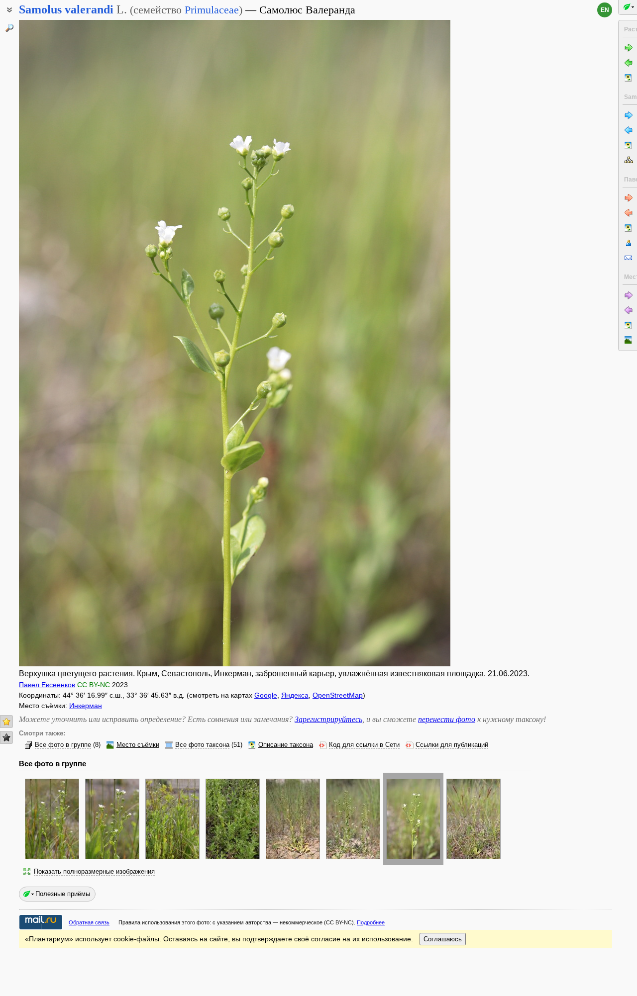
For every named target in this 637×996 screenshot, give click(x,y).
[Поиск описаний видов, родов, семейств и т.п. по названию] (9, 27)
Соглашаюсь (443, 939)
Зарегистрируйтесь (328, 719)
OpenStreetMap (338, 695)
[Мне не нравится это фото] (6, 737)
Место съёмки (137, 744)
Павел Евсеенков (47, 685)
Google (265, 695)
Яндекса (295, 695)
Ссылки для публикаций (452, 744)
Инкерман (85, 706)
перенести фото (446, 719)
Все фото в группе (63, 744)
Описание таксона (285, 744)
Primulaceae (212, 9)
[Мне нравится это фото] (6, 721)
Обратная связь (89, 922)
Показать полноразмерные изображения (94, 871)
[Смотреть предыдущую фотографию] (64, 343)
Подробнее (371, 922)
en (605, 9)
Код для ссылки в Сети (364, 744)
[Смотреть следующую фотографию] (405, 343)
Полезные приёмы (62, 894)
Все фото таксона (202, 744)
